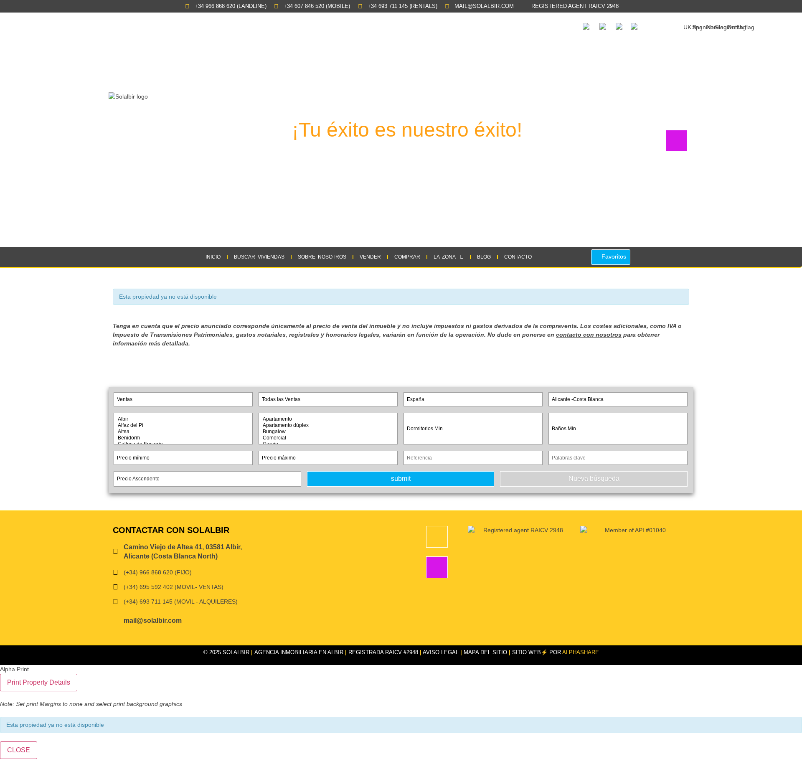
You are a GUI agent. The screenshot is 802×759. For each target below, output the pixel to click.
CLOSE (18, 750)
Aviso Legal (441, 652)
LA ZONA (445, 257)
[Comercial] (328, 438)
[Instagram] (437, 567)
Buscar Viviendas (259, 257)
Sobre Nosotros (322, 257)
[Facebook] (437, 537)
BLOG (484, 257)
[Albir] (183, 419)
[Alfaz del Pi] (183, 425)
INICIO (213, 257)
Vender (370, 257)
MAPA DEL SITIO (485, 652)
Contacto (518, 257)
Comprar (407, 257)
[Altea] (183, 432)
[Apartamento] (328, 419)
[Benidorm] (183, 438)
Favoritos (613, 256)
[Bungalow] (328, 432)
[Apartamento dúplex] (328, 425)
